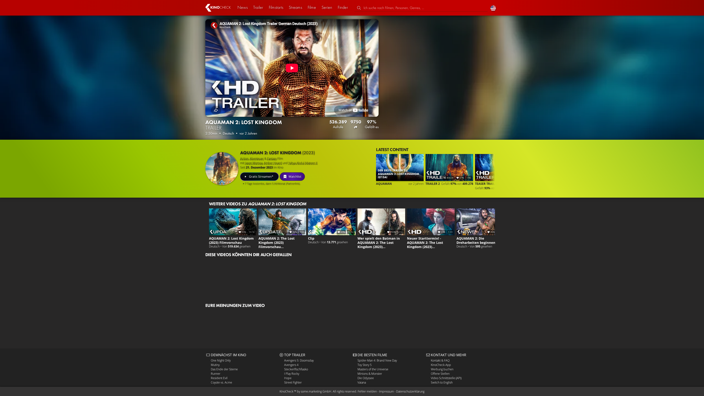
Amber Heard (273, 163)
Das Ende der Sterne (224, 369)
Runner (215, 373)
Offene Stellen (440, 373)
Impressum (386, 391)
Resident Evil (219, 378)
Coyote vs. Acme (221, 382)
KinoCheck (286, 391)
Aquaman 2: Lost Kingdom (277, 152)
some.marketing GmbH (316, 391)
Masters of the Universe (373, 369)
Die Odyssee (366, 378)
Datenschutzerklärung (410, 391)
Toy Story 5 (365, 365)
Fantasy (272, 159)
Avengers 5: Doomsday (299, 360)
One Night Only (221, 360)
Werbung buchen (442, 369)
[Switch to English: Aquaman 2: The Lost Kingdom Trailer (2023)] (493, 8)
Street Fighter (293, 382)
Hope (288, 378)
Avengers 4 (291, 365)
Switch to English (442, 382)
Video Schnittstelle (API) (446, 378)
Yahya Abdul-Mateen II (302, 163)
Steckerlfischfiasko (296, 369)
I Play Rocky (291, 373)
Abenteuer (257, 159)
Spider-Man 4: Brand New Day (377, 360)
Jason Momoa (254, 163)
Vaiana (362, 382)
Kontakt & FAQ (440, 360)
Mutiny (215, 365)
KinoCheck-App (441, 365)
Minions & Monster (370, 373)
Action (244, 159)
